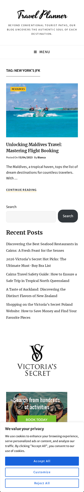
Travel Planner (42, 15)
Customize (42, 472)
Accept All (42, 461)
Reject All (42, 483)
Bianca (42, 157)
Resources (18, 89)
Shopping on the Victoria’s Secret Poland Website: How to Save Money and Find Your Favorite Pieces (41, 311)
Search (11, 207)
